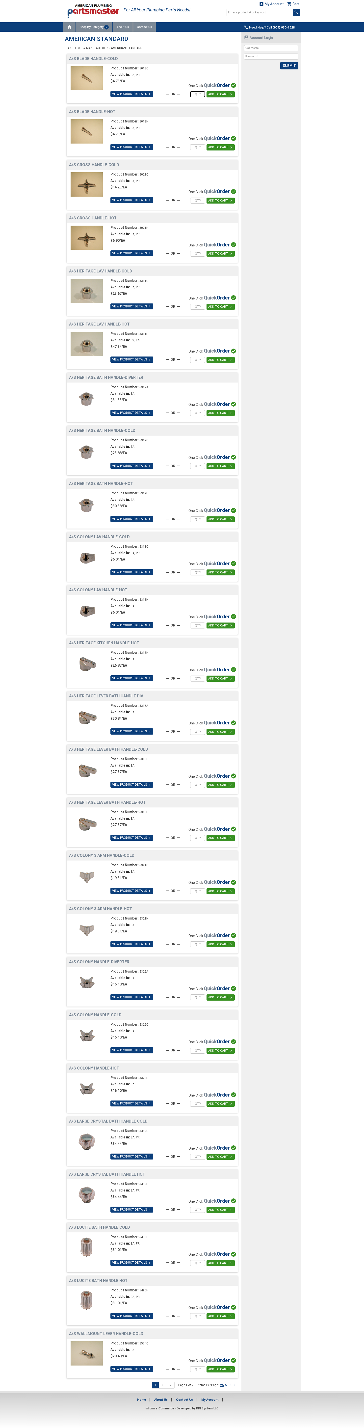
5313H (143, 599)
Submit (289, 66)
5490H (143, 1290)
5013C (143, 68)
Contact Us (144, 27)
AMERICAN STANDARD (126, 48)
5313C (143, 546)
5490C (143, 1237)
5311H (143, 334)
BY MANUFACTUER (95, 48)
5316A (143, 706)
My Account (271, 3)
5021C (143, 174)
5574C (143, 1343)
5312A (143, 387)
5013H (143, 121)
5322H (143, 1078)
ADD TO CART (220, 94)
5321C (143, 865)
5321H (143, 918)
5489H (143, 1184)
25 (222, 1385)
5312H (143, 493)
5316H (143, 812)
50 (227, 1385)
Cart (293, 3)
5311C (143, 281)
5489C (143, 1131)
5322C (143, 1024)
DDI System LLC (207, 1408)
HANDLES (72, 48)
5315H (143, 652)
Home (141, 1399)
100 (232, 1385)
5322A (143, 971)
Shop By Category (92, 27)
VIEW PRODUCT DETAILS (132, 94)
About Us (123, 27)
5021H (143, 228)
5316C (143, 759)
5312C (143, 440)
